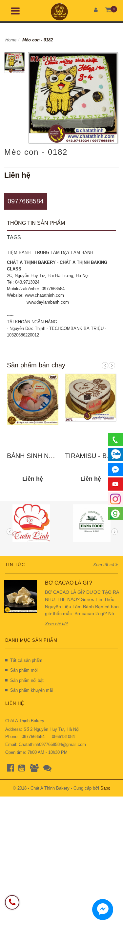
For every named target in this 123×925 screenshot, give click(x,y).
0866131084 (63, 736)
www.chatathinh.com (44, 295)
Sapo (105, 788)
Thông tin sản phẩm (36, 223)
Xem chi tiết (56, 623)
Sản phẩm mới (24, 670)
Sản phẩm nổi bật (27, 680)
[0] (108, 10)
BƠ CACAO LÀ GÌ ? (68, 583)
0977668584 (26, 201)
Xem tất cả (104, 564)
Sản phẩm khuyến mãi (31, 690)
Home (10, 39)
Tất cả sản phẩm (26, 660)
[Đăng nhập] (96, 9)
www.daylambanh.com (48, 302)
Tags (14, 237)
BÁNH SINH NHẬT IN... (41, 455)
